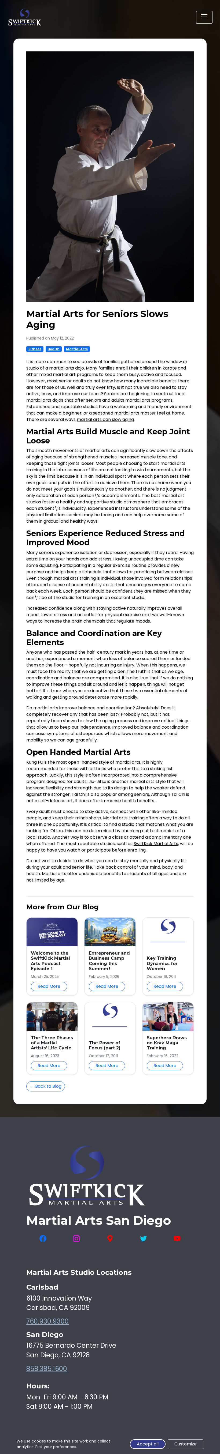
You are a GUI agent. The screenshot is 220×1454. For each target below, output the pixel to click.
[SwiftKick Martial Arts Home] (25, 17)
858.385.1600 (46, 1368)
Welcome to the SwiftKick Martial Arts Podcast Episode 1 (50, 961)
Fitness (34, 349)
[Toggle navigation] (204, 17)
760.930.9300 (47, 1321)
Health (53, 349)
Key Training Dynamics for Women (162, 963)
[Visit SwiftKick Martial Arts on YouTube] (177, 1238)
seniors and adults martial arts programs (129, 400)
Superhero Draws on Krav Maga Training (167, 1042)
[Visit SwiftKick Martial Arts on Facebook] (42, 1238)
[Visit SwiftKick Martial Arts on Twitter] (143, 1238)
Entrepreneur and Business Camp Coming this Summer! (109, 961)
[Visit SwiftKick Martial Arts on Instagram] (76, 1238)
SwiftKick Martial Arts (156, 844)
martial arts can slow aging (105, 419)
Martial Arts (77, 349)
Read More (49, 986)
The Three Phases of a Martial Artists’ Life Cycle (52, 1042)
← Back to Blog (45, 1086)
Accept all (148, 1444)
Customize (185, 1444)
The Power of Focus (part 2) (104, 1045)
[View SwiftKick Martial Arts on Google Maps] (110, 1238)
